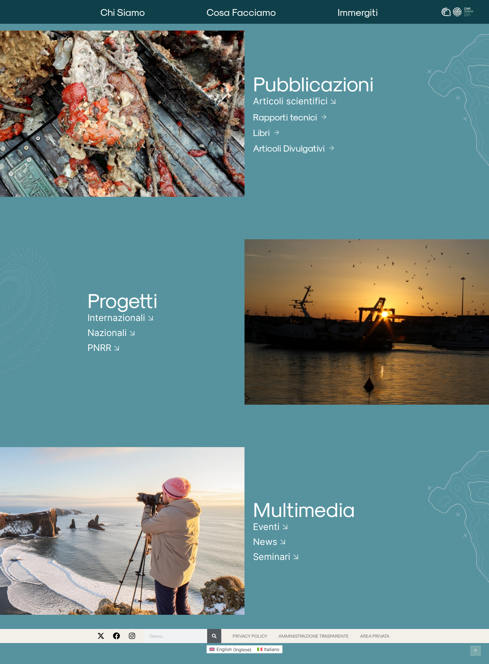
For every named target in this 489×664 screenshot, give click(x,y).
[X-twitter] (101, 636)
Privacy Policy (250, 636)
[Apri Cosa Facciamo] (283, 12)
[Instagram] (132, 636)
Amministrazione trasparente (313, 636)
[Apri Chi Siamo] (152, 12)
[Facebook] (117, 636)
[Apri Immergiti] (385, 12)
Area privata (374, 636)
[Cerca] (214, 636)
